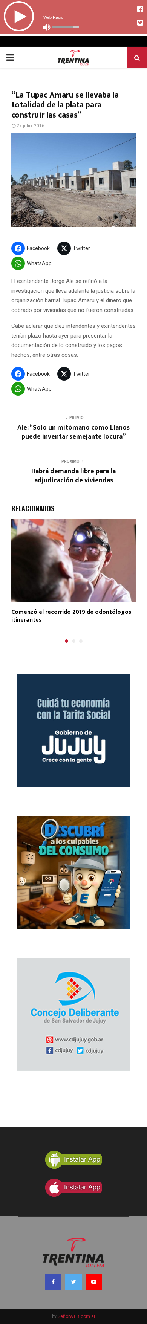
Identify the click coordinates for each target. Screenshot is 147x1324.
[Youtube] (94, 1282)
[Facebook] (53, 1282)
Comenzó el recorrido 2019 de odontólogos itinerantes (71, 616)
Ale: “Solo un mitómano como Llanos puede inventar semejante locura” (73, 432)
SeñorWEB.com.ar (76, 1316)
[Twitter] (73, 1282)
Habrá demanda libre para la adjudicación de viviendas (73, 476)
